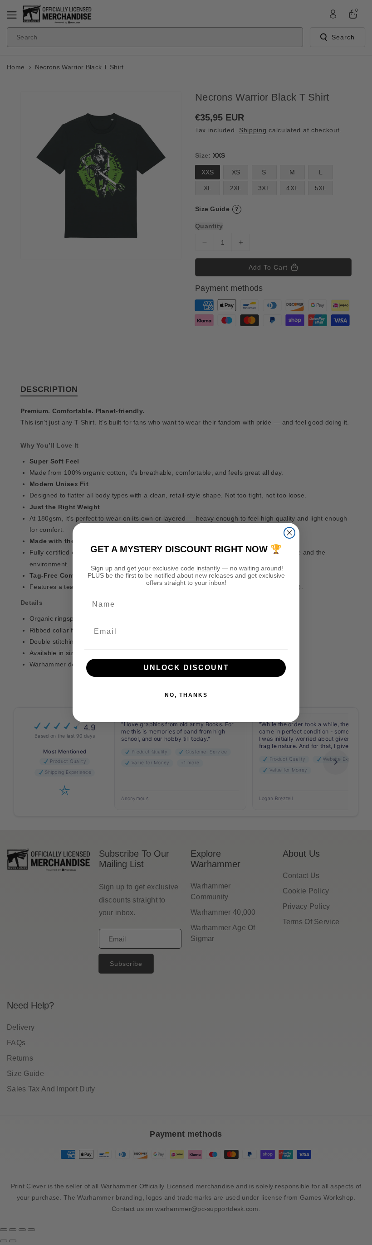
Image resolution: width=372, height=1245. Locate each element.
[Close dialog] (289, 532)
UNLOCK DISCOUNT (186, 667)
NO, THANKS (186, 695)
